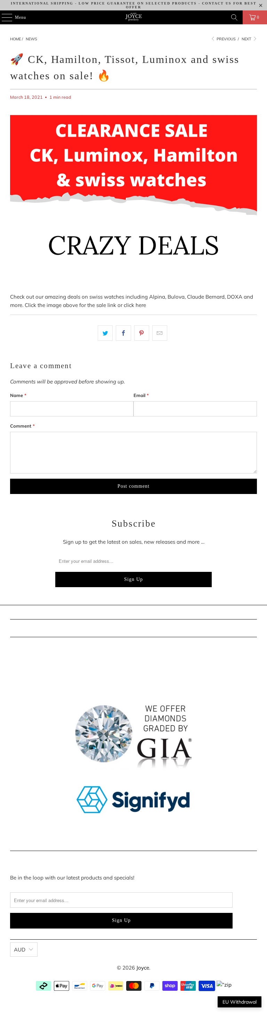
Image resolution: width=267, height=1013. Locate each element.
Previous (226, 39)
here (141, 305)
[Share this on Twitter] (105, 333)
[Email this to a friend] (159, 333)
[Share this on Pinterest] (141, 333)
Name (18, 395)
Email (141, 395)
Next (247, 39)
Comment (22, 426)
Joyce (142, 967)
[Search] (234, 17)
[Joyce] (133, 17)
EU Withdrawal (239, 1002)
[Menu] (3, 17)
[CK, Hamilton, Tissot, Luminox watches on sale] (133, 288)
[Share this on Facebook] (123, 333)
